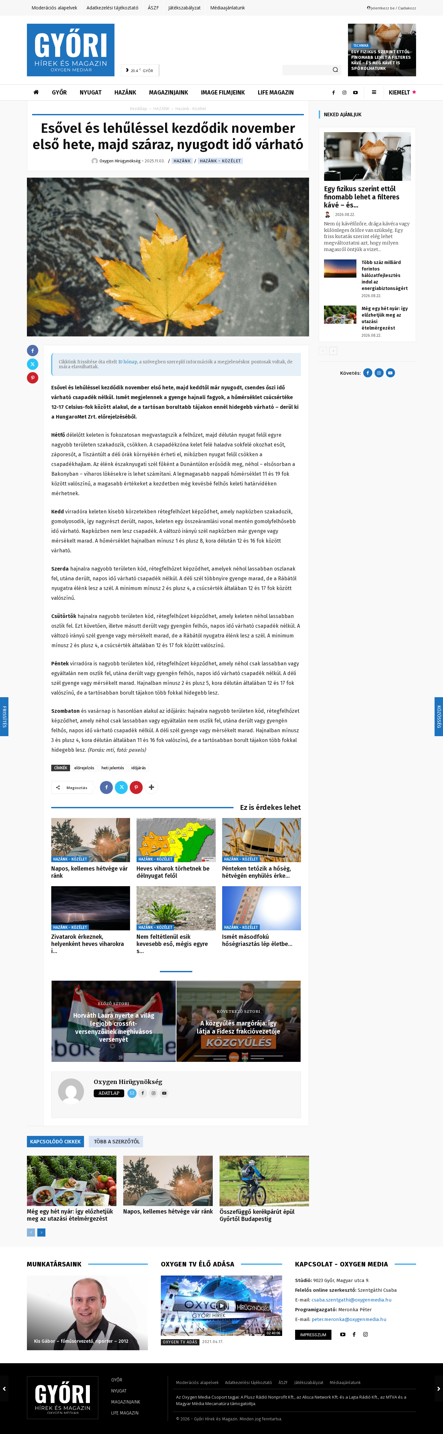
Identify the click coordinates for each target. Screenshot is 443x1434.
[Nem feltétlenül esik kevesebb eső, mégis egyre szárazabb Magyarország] (176, 908)
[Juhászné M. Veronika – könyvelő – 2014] (87, 1313)
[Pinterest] (136, 787)
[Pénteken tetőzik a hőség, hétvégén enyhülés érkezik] (261, 840)
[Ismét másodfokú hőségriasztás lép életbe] (261, 908)
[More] (151, 787)
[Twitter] (121, 787)
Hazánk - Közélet (220, 160)
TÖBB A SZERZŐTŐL (117, 1141)
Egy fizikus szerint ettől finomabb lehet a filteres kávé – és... (362, 197)
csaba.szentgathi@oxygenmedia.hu (352, 1300)
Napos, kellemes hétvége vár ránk (89, 872)
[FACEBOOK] (354, 1334)
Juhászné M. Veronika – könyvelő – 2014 (76, 1341)
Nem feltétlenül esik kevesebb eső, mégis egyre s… (172, 943)
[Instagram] (344, 92)
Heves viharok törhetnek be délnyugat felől (173, 872)
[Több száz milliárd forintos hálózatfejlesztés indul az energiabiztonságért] (340, 268)
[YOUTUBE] (342, 1334)
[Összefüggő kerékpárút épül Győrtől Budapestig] (264, 1181)
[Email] (132, 1093)
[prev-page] (31, 1232)
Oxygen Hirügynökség (128, 1082)
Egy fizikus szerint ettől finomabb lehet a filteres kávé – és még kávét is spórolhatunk (381, 60)
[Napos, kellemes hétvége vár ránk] (90, 840)
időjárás (138, 768)
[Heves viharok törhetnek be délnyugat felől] (176, 840)
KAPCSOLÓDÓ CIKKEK (55, 1141)
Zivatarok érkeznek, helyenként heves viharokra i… (87, 943)
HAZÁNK (161, 108)
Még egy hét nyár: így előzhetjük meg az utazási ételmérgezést (70, 1215)
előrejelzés (84, 768)
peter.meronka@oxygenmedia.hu (349, 1319)
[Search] (335, 70)
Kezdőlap (138, 108)
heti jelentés (113, 768)
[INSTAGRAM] (365, 1334)
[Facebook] (333, 92)
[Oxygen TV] (221, 1306)
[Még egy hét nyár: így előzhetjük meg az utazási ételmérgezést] (71, 1181)
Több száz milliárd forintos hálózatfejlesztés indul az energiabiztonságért (385, 275)
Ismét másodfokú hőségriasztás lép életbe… (257, 940)
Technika (361, 46)
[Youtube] (355, 92)
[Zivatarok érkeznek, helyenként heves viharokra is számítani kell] (90, 908)
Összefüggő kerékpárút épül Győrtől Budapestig (257, 1215)
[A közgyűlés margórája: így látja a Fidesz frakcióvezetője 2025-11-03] (439, 1389)
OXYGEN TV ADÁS (180, 1342)
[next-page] (41, 1232)
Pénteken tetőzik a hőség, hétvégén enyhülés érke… (256, 872)
